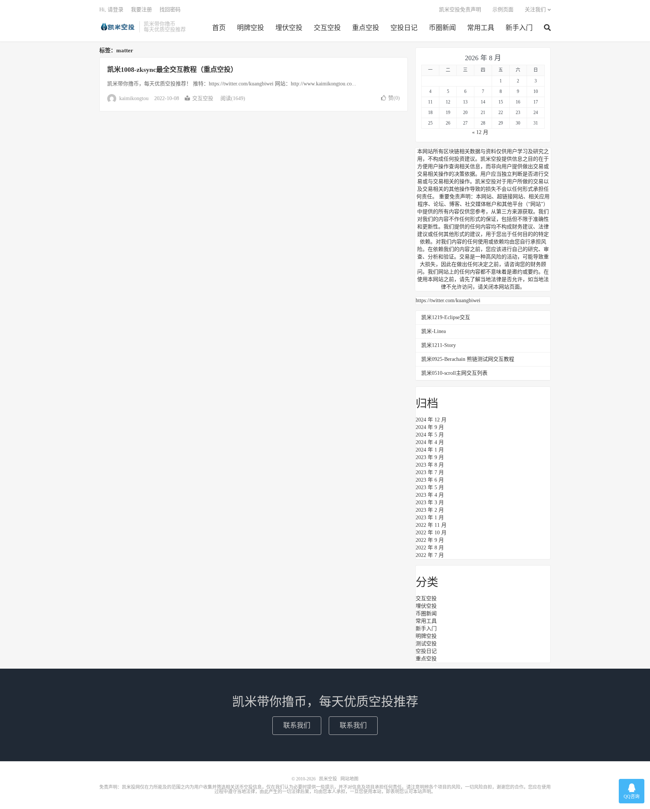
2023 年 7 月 (430, 472)
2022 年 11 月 (431, 525)
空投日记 (404, 28)
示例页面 (502, 9)
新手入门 (519, 28)
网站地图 (349, 779)
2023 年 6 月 (430, 480)
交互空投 (327, 28)
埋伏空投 (288, 28)
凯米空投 (117, 27)
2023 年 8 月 (430, 465)
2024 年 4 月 (430, 442)
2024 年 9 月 (430, 427)
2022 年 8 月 (430, 547)
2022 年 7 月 (430, 555)
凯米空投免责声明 (460, 9)
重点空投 (365, 28)
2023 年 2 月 (430, 510)
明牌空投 (250, 28)
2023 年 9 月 (430, 457)
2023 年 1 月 (430, 517)
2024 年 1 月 (430, 450)
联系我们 (296, 725)
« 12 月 (480, 132)
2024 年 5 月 (430, 435)
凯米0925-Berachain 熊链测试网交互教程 (467, 359)
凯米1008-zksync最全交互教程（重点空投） (172, 69)
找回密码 (170, 9)
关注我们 (535, 9)
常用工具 (480, 28)
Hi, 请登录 (111, 9)
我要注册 (141, 9)
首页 (219, 28)
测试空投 (426, 643)
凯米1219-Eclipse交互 (445, 317)
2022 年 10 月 (431, 532)
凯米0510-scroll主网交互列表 (454, 373)
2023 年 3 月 (430, 502)
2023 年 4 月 (430, 495)
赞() (394, 98)
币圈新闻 (442, 28)
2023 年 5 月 (430, 487)
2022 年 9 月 (430, 540)
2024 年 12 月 (431, 420)
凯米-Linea (433, 331)
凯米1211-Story (438, 345)
